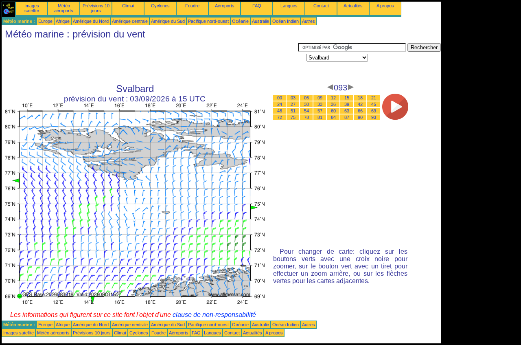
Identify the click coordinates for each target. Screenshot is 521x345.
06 (306, 97)
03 (293, 97)
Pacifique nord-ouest (208, 21)
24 (279, 104)
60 (333, 110)
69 (373, 110)
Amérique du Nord (91, 21)
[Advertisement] (150, 61)
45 (373, 104)
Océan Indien (285, 21)
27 (293, 104)
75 (293, 117)
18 (360, 97)
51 (293, 110)
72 (279, 117)
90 (360, 117)
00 (279, 97)
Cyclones (160, 5)
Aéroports (224, 5)
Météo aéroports (63, 8)
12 (333, 97)
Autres (308, 21)
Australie (260, 21)
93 (373, 117)
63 (346, 110)
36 (333, 104)
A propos (385, 5)
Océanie (240, 21)
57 (319, 110)
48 (279, 110)
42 (360, 104)
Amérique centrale (130, 21)
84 (333, 117)
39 (346, 104)
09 (319, 97)
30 (306, 104)
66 (360, 110)
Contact (321, 5)
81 (319, 117)
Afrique (63, 21)
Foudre (192, 5)
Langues (289, 5)
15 (346, 97)
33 (319, 104)
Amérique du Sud (168, 21)
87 (346, 117)
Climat (128, 5)
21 (373, 97)
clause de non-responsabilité (214, 314)
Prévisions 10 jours (96, 8)
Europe (45, 21)
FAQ (256, 5)
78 (306, 117)
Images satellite (31, 8)
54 (306, 110)
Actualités (353, 5)
